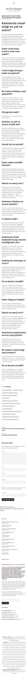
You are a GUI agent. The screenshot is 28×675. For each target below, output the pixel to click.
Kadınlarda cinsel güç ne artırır (9, 414)
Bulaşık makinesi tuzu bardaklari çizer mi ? (10, 521)
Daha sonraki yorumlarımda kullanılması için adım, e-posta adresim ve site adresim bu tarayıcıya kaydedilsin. (14, 488)
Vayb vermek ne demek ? (7, 525)
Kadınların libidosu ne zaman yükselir (10, 419)
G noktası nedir (6, 398)
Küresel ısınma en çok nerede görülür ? (9, 549)
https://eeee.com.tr (19, 508)
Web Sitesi (4, 479)
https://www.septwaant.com (7, 507)
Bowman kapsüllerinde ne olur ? (8, 532)
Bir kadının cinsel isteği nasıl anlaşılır (10, 392)
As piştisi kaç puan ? (6, 535)
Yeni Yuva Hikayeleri (14, 8)
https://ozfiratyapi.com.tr (6, 508)
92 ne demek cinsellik (7, 390)
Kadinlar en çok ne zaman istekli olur (10, 400)
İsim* (3, 467)
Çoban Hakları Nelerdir (6, 610)
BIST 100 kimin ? (5, 553)
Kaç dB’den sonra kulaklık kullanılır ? (9, 528)
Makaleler (8, 386)
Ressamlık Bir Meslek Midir (9, 435)
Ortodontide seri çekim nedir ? (8, 542)
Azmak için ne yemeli (17, 390)
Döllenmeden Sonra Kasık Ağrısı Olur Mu (10, 619)
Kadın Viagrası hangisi (7, 408)
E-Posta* (3, 473)
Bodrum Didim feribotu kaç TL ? (8, 539)
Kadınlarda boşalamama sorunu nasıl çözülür (12, 411)
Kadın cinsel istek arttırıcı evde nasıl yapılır (11, 403)
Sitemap (2, 510)
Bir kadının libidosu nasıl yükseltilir (10, 395)
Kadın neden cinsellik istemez (8, 406)
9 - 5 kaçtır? (4, 492)
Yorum (3, 451)
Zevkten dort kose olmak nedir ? (8, 546)
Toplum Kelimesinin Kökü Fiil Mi (8, 614)
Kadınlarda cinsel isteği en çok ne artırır (11, 416)
